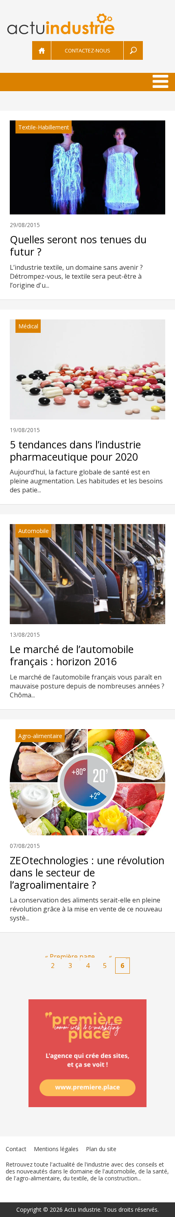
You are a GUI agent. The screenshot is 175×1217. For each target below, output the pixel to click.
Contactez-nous (87, 50)
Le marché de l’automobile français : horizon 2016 (71, 655)
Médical (28, 326)
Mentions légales (56, 1149)
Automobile (33, 531)
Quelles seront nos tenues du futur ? (78, 245)
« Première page (70, 956)
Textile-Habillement (43, 127)
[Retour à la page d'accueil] (87, 24)
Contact (16, 1149)
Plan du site (101, 1149)
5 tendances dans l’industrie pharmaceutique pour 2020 (75, 450)
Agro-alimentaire (40, 736)
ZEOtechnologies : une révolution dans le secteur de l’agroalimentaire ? (87, 872)
